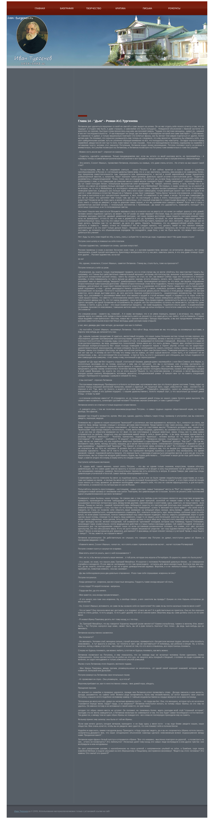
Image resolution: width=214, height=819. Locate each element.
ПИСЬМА (147, 8)
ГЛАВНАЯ (40, 8)
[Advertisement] (41, 91)
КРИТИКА (121, 8)
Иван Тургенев (21, 811)
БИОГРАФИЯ (66, 8)
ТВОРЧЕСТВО (93, 8)
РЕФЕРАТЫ (174, 8)
